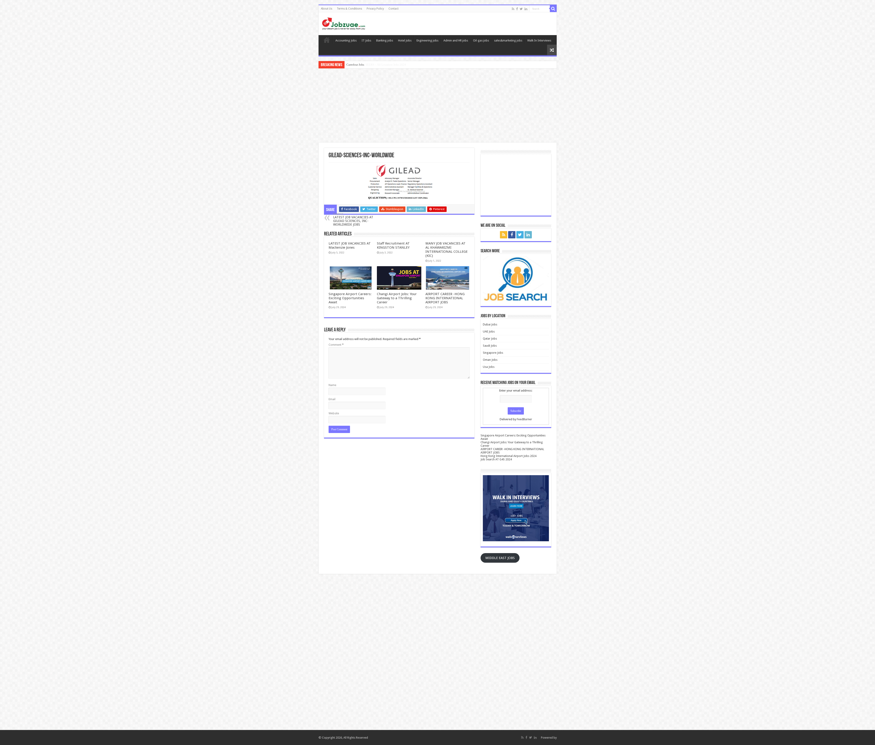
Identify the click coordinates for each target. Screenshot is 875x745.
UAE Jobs (489, 331)
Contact (394, 8)
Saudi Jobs (490, 345)
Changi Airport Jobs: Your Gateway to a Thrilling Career (397, 298)
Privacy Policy (375, 8)
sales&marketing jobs (508, 40)
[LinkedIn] (526, 9)
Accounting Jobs (346, 40)
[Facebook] (517, 9)
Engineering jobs (427, 40)
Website (334, 413)
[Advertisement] (437, 106)
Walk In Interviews (539, 40)
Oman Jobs (490, 359)
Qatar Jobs (490, 338)
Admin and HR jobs (455, 40)
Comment (336, 344)
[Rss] (513, 9)
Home (327, 40)
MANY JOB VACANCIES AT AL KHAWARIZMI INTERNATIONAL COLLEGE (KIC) (446, 249)
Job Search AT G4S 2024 (496, 459)
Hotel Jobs (405, 40)
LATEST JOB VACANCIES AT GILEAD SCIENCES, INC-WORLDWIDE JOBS (353, 219)
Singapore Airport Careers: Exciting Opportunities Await (350, 298)
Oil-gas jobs (481, 40)
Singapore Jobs (493, 352)
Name (332, 385)
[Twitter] (521, 9)
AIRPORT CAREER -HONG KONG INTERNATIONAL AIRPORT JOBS (445, 298)
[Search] (553, 8)
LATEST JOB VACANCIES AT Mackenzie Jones (350, 245)
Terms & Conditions (349, 8)
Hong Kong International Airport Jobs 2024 (508, 456)
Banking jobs (384, 40)
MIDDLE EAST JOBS (500, 558)
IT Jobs (366, 40)
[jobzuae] (343, 24)
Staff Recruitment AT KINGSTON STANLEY (393, 245)
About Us (326, 8)
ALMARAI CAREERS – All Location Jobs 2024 (376, 64)
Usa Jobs (488, 367)
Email (332, 399)
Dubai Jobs (490, 324)
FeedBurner (524, 419)
